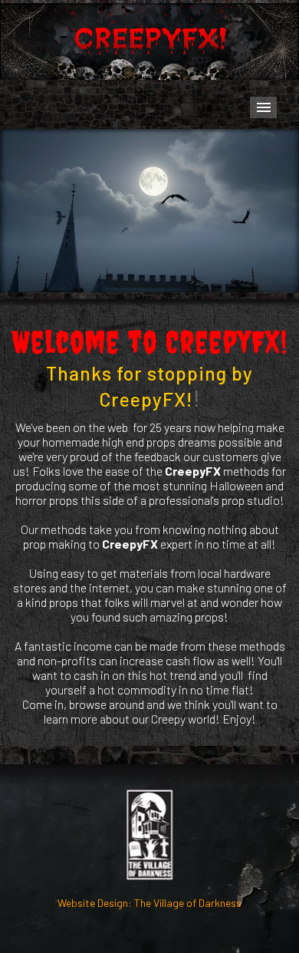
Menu (263, 107)
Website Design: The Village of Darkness (150, 902)
